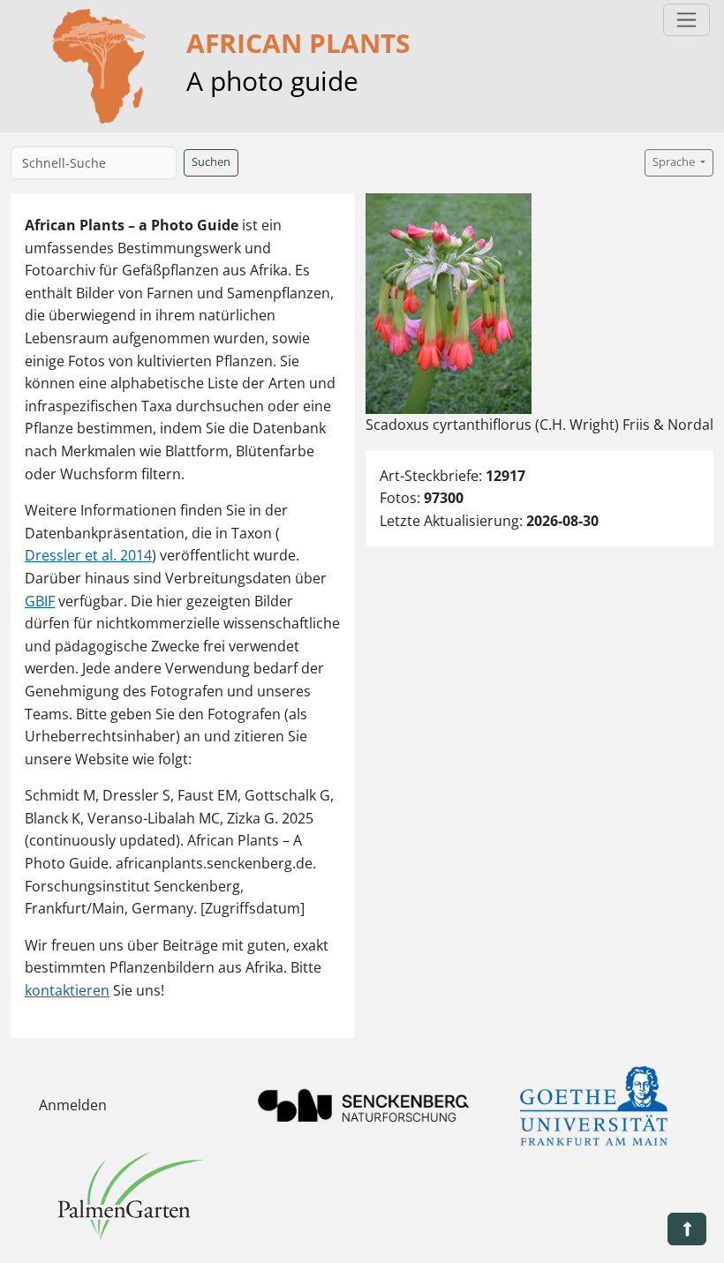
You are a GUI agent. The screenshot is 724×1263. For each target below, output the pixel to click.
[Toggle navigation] (686, 20)
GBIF (40, 601)
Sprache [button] (675, 161)
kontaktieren (67, 990)
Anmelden (73, 1105)
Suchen (211, 161)
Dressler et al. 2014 (88, 555)
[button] (686, 1229)
